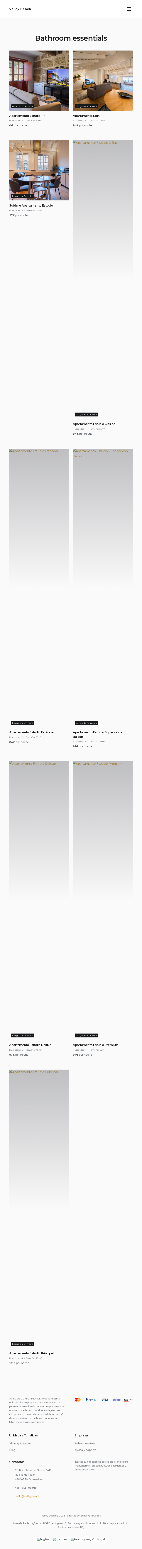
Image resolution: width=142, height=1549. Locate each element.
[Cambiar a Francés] (60, 1539)
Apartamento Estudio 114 (27, 116)
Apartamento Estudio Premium (95, 1045)
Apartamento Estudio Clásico (94, 424)
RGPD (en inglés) (53, 1523)
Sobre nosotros (85, 1443)
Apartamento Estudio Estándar (31, 732)
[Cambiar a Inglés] (43, 1539)
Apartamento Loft (86, 116)
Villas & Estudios (20, 1443)
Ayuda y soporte (85, 1450)
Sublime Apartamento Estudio (31, 205)
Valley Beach (20, 9)
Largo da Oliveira (86, 106)
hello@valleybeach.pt (29, 1496)
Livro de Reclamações (25, 1523)
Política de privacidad (112, 1523)
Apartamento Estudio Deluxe (30, 1045)
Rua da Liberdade (22, 106)
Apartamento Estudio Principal (31, 1353)
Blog (12, 1450)
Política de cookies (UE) (71, 1527)
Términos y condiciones (81, 1523)
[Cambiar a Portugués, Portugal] (88, 1539)
